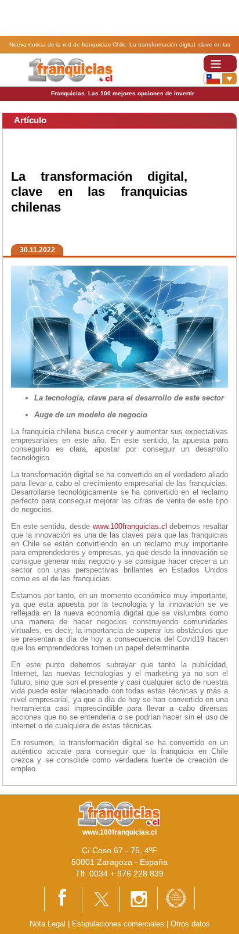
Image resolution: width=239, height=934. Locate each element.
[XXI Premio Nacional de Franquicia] (176, 897)
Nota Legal (48, 923)
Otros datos (190, 923)
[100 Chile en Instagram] (138, 898)
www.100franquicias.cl (130, 526)
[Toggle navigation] (220, 63)
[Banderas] (220, 78)
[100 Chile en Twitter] (101, 898)
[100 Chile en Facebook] (63, 898)
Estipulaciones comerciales (119, 923)
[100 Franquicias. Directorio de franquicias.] (70, 69)
